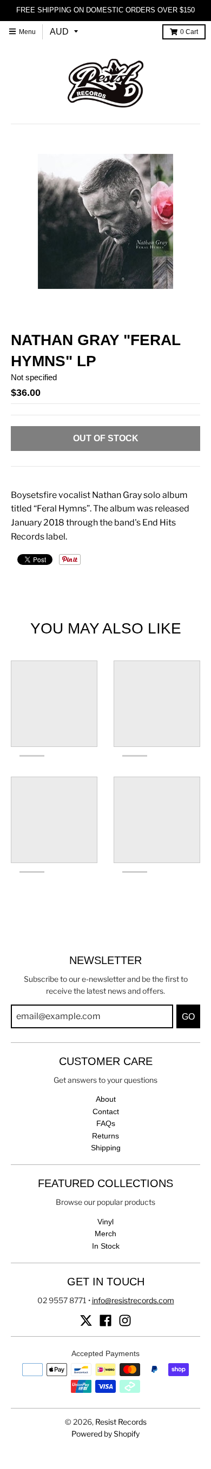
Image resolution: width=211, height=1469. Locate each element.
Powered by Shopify (105, 1433)
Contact (106, 1111)
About (106, 1099)
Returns (105, 1135)
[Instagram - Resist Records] (124, 1320)
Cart (189, 32)
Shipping (106, 1147)
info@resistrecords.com (133, 1300)
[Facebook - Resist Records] (105, 1320)
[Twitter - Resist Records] (86, 1320)
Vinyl (105, 1221)
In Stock (106, 1246)
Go (188, 1016)
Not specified (34, 377)
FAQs (105, 1123)
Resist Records (121, 1421)
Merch (105, 1233)
